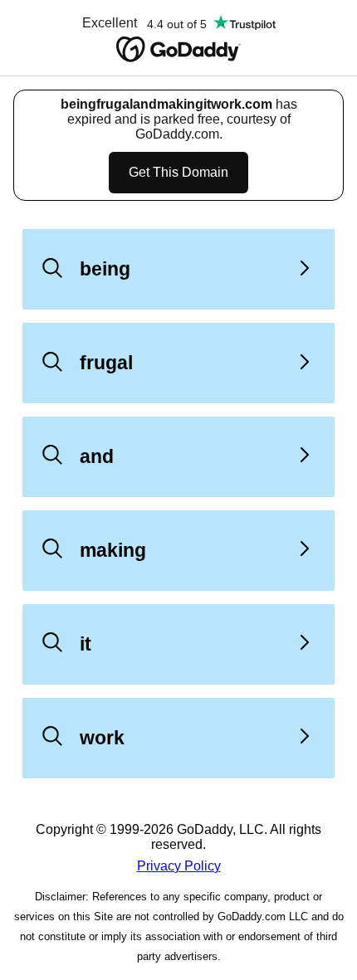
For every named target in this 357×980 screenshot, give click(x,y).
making (113, 550)
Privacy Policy (179, 866)
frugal (106, 362)
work (102, 737)
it (85, 644)
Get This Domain (178, 172)
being (105, 269)
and (97, 456)
